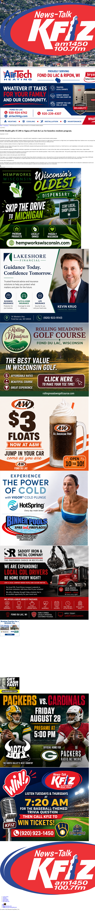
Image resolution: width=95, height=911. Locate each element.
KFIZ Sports (5, 60)
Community (5, 62)
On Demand (5, 64)
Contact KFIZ (5, 896)
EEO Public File (6, 901)
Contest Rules (5, 899)
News (4, 59)
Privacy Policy (6, 900)
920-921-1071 (7, 906)
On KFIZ (4, 63)
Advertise (5, 897)
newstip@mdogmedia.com (10, 907)
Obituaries (5, 61)
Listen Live (5, 65)
